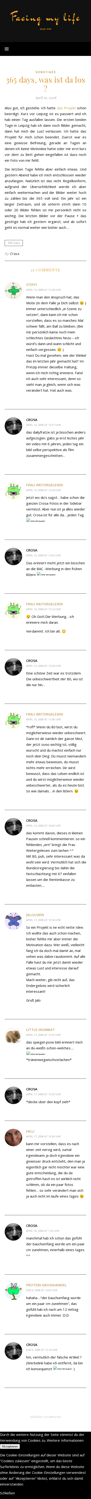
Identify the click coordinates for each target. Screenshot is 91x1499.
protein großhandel (46, 1285)
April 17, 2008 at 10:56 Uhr (43, 920)
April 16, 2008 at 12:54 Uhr (43, 289)
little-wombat (40, 1029)
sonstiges (45, 72)
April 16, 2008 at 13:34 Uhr (43, 490)
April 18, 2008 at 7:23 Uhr (42, 1230)
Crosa (14, 253)
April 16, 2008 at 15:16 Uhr (43, 609)
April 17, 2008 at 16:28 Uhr (43, 1136)
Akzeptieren (10, 1446)
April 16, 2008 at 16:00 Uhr (43, 825)
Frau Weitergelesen (44, 485)
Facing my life (45, 17)
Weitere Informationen (65, 1440)
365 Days (14, 243)
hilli (30, 1131)
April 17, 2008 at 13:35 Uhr (43, 1035)
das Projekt (66, 108)
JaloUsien (35, 914)
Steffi (31, 284)
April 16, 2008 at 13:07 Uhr (43, 425)
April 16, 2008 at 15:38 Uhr (43, 719)
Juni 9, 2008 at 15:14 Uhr (41, 1350)
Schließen (7, 1493)
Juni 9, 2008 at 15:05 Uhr (41, 1290)
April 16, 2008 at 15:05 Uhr (43, 555)
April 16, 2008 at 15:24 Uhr (43, 665)
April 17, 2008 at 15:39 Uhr (43, 1094)
